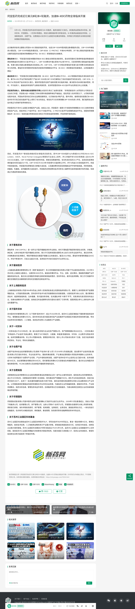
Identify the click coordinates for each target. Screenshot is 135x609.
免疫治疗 (104, 284)
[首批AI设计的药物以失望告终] (105, 136)
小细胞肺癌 (114, 288)
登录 (111, 3)
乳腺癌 (123, 281)
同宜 (60, 484)
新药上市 (71, 545)
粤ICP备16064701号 (68, 602)
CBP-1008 (24, 484)
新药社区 (69, 3)
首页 (26, 3)
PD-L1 (104, 281)
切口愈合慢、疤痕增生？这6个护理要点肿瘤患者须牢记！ (119, 115)
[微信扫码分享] (78, 606)
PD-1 (123, 278)
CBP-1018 (124, 272)
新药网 (9, 21)
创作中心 (125, 3)
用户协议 (26, 599)
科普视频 (60, 3)
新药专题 (43, 3)
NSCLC (114, 278)
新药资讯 (38, 21)
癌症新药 (104, 294)
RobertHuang (49, 484)
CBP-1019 (36, 484)
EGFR (113, 275)
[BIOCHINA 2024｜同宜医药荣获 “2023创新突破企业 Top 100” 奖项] (105, 125)
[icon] (109, 600)
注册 (116, 3)
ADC (104, 268)
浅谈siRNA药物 (116, 143)
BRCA (104, 272)
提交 (89, 583)
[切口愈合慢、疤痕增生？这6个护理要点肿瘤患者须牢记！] (105, 115)
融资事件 (45, 21)
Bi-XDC (12, 484)
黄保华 (123, 297)
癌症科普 (113, 294)
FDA (123, 275)
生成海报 (71, 606)
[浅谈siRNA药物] (105, 146)
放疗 (123, 288)
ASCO (114, 268)
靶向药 (114, 297)
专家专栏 (52, 3)
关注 (110, 46)
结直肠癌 (123, 294)
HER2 (104, 278)
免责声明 (35, 599)
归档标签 (44, 599)
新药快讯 (34, 3)
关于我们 (17, 599)
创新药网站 (114, 284)
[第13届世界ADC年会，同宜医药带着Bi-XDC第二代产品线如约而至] (105, 156)
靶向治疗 (104, 297)
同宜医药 (70, 484)
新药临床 (104, 291)
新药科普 (113, 291)
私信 (119, 46)
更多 (76, 3)
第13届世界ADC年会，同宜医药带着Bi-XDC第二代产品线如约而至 (119, 156)
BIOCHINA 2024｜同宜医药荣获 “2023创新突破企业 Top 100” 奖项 (119, 125)
